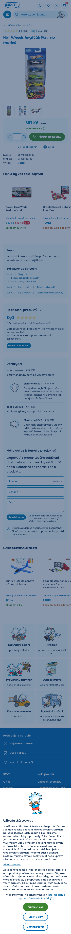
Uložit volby (36, 917)
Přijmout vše (35, 907)
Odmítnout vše (35, 926)
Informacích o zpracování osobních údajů (42, 896)
